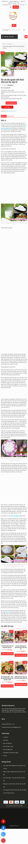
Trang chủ (5, 737)
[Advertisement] (14, 189)
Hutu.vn (8, 612)
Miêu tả (4, 116)
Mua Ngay (7, 107)
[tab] (4, 116)
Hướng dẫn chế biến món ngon (10, 752)
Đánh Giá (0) (10, 116)
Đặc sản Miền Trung (8, 746)
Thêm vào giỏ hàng (11, 103)
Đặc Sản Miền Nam (8, 749)
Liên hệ (5, 755)
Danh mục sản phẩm (9, 36)
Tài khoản (16, 7)
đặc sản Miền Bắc (15, 516)
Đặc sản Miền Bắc (7, 743)
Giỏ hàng (15, 4)
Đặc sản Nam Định (11, 111)
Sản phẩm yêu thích (6, 4)
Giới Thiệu (5, 740)
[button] (25, 36)
